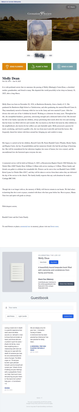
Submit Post (68, 316)
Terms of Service (44, 403)
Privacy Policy (34, 403)
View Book (43, 262)
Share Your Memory (66, 284)
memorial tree (25, 226)
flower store (54, 226)
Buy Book (54, 262)
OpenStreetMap (41, 406)
